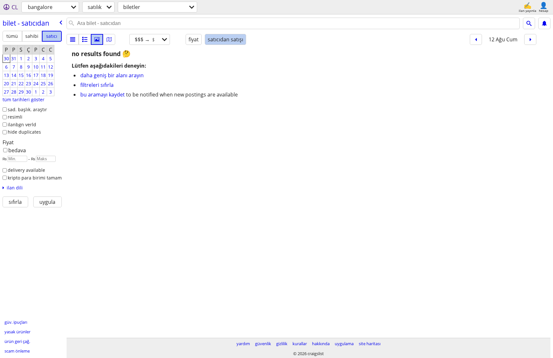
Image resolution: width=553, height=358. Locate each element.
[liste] (73, 39)
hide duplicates (24, 132)
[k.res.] (85, 39)
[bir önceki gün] (476, 39)
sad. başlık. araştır (27, 109)
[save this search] (544, 23)
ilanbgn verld (22, 124)
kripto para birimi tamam (35, 178)
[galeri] (97, 39)
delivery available (26, 170)
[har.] (109, 39)
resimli (15, 117)
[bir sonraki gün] (530, 39)
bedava (17, 150)
